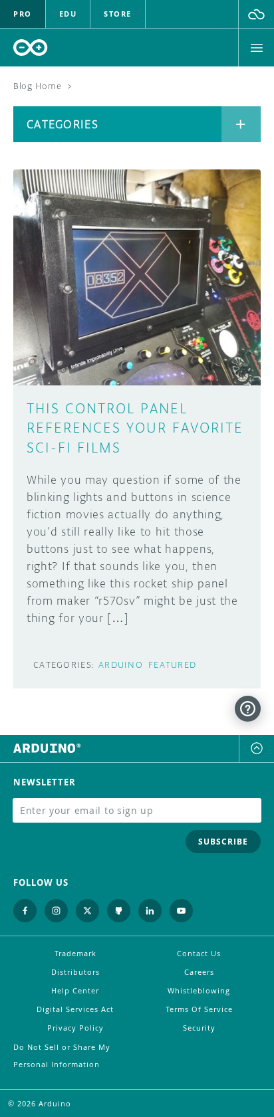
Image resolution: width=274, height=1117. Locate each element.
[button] (256, 14)
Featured (172, 664)
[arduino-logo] (30, 47)
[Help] (248, 709)
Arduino (120, 664)
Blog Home (37, 86)
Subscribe (223, 841)
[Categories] (241, 124)
